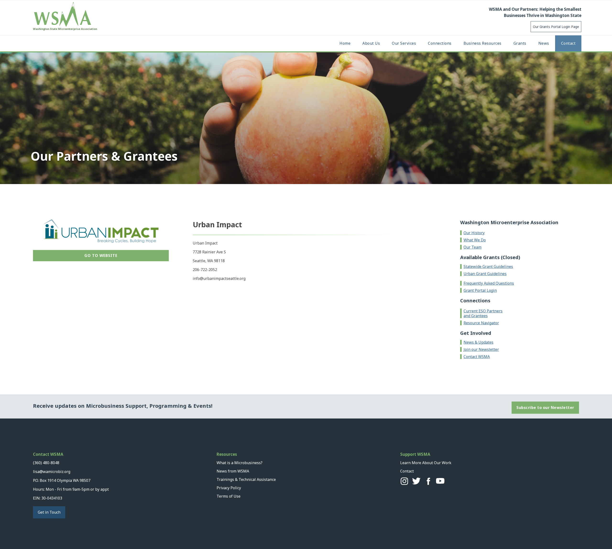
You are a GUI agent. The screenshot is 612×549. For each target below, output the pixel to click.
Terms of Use (228, 496)
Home (344, 43)
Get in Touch (49, 512)
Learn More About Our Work (425, 462)
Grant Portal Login (480, 290)
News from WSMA (233, 471)
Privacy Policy (229, 487)
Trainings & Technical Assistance (246, 479)
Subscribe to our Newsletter (545, 407)
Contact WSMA (477, 356)
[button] (371, 43)
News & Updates (478, 342)
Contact (568, 43)
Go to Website (100, 255)
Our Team (472, 247)
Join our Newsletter (481, 349)
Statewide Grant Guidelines (488, 266)
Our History (474, 232)
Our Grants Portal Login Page (556, 26)
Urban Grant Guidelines (485, 273)
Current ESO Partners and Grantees (483, 313)
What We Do (475, 240)
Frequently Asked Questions (489, 283)
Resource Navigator (481, 323)
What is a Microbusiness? (239, 462)
